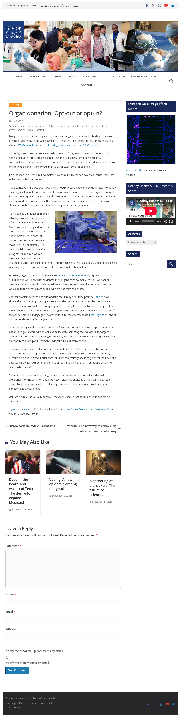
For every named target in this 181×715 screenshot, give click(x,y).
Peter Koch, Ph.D (22, 409)
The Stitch (114, 76)
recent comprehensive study (74, 275)
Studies (99, 297)
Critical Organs (77, 126)
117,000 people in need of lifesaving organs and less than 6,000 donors (57, 145)
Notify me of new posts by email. (27, 663)
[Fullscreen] (171, 221)
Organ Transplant (35, 129)
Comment (13, 546)
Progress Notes (141, 76)
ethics (104, 126)
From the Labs (134, 170)
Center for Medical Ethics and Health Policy (33, 126)
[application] (150, 211)
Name (10, 594)
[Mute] (165, 221)
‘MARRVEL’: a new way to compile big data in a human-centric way (91, 428)
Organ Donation (17, 129)
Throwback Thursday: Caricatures (32, 426)
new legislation (99, 315)
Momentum (37, 76)
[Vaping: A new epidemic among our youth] (63, 453)
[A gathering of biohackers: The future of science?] (103, 453)
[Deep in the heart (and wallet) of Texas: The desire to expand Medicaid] (22, 453)
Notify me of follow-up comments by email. (34, 651)
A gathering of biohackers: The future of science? (102, 487)
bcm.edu (86, 85)
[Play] (130, 221)
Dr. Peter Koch (93, 126)
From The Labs (64, 76)
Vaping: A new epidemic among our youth (63, 484)
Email (10, 612)
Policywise (90, 76)
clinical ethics (62, 126)
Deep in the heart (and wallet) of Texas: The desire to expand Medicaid (22, 491)
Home (20, 76)
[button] (47, 76)
